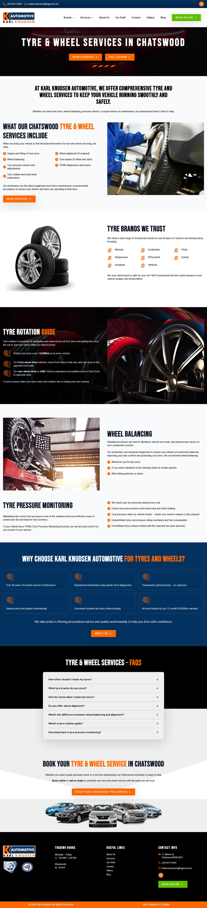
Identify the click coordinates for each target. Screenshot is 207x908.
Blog (163, 17)
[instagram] (201, 4)
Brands (68, 17)
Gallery (151, 17)
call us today (76, 781)
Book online (59, 781)
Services (85, 17)
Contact (136, 17)
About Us (104, 17)
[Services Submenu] (93, 17)
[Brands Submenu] (74, 17)
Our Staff (120, 17)
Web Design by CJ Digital (156, 904)
